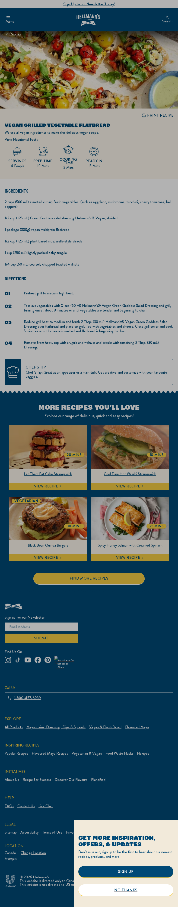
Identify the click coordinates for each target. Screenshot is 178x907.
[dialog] (126, 863)
